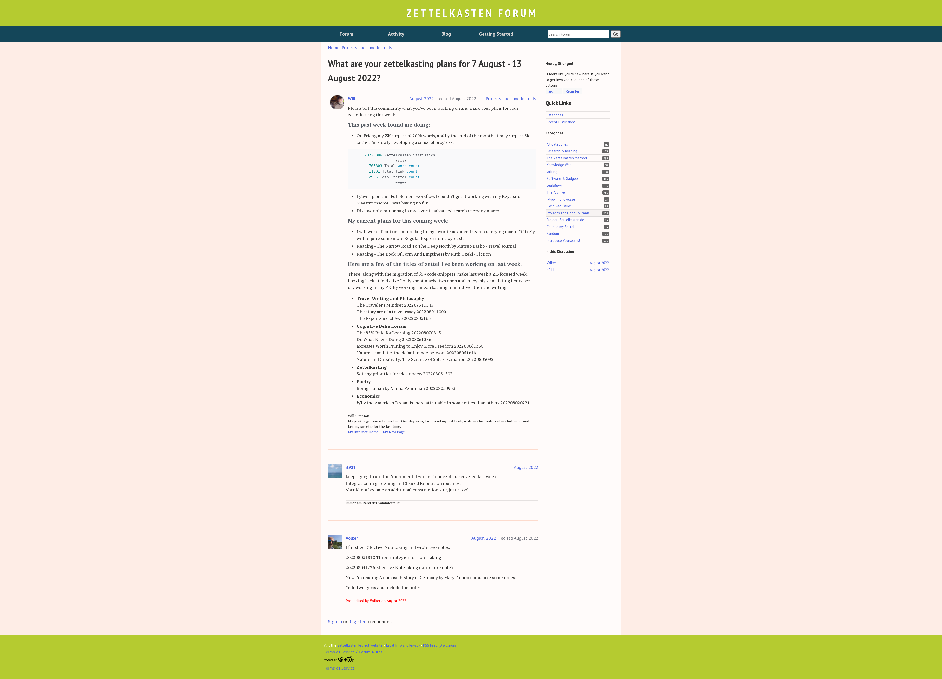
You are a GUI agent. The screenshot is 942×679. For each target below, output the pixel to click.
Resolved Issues (560, 206)
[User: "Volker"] (335, 542)
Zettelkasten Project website (360, 645)
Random (553, 233)
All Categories (557, 144)
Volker (352, 538)
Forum (346, 34)
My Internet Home (363, 432)
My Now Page (394, 432)
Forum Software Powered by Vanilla (339, 659)
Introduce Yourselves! (563, 240)
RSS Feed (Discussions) (440, 645)
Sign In (335, 621)
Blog (446, 34)
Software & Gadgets (563, 178)
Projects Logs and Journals (511, 98)
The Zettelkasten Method (567, 158)
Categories (555, 115)
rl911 (351, 467)
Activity (396, 34)
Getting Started (496, 34)
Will (351, 98)
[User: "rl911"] (335, 471)
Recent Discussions (561, 122)
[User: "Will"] (337, 102)
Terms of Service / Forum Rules (353, 652)
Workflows (554, 185)
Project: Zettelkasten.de (565, 219)
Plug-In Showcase (561, 199)
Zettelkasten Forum (471, 13)
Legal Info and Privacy (403, 645)
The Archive (556, 192)
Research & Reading (562, 151)
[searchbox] (578, 34)
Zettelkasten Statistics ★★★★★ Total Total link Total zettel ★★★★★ (393, 169)
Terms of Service (339, 668)
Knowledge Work (560, 165)
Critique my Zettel (560, 226)
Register (357, 621)
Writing (552, 171)
